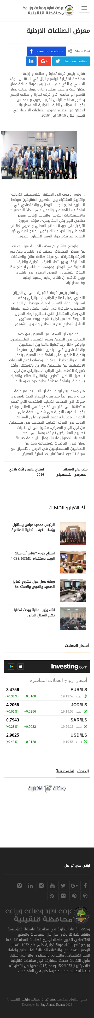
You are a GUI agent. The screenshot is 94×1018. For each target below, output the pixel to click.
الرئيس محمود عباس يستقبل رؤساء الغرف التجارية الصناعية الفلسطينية (33, 530)
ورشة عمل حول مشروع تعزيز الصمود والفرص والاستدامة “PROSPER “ (34, 587)
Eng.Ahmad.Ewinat (52, 1005)
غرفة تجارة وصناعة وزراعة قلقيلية (33, 999)
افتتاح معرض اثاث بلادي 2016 (26, 472)
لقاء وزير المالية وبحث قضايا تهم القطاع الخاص (34, 612)
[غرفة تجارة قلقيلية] (49, 10)
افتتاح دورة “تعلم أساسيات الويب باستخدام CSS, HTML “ (32, 556)
